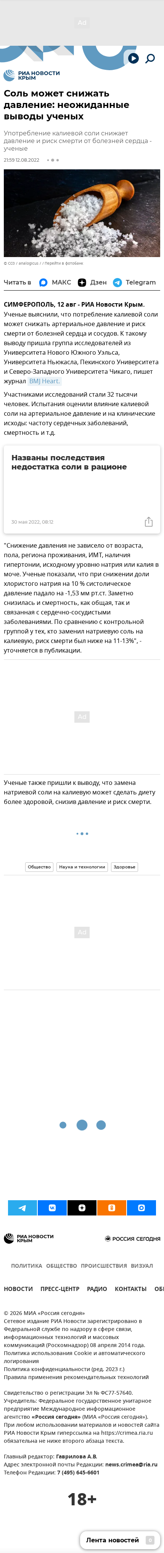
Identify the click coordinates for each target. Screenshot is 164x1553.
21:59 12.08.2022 (21, 160)
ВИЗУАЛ (142, 1266)
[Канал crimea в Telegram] (22, 1207)
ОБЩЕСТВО (61, 1266)
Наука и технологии (82, 867)
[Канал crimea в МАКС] (141, 1207)
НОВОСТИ (18, 1290)
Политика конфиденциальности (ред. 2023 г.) (64, 1369)
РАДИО (97, 1290)
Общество (39, 867)
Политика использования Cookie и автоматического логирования (74, 1357)
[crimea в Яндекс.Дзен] (82, 1207)
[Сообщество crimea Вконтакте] (52, 1207)
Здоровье (124, 867)
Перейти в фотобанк (64, 263)
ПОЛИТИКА (26, 1266)
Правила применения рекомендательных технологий (76, 1377)
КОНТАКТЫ (131, 1290)
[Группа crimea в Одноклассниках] (111, 1207)
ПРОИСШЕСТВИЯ (104, 1266)
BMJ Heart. (44, 381)
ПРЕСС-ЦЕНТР (59, 1290)
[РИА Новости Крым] (31, 75)
